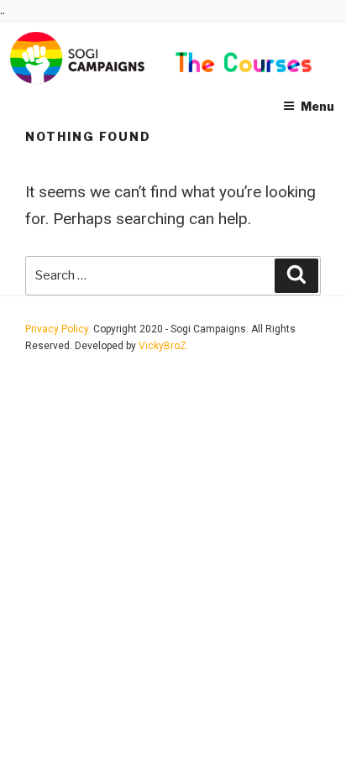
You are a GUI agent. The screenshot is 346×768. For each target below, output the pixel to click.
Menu (317, 106)
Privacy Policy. (59, 329)
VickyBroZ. (164, 346)
